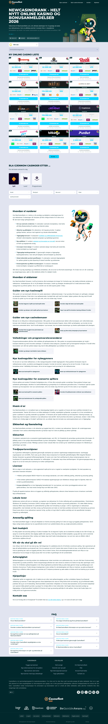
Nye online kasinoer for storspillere (31, 668)
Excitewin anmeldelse (23, 126)
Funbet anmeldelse (84, 150)
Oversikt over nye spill (58, 668)
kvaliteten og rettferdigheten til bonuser (51, 235)
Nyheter (96, 2)
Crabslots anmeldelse (23, 101)
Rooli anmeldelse (84, 77)
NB (10, 692)
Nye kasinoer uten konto (31, 671)
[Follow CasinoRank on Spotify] (93, 692)
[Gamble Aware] (73, 708)
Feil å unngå (58, 665)
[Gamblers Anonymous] (26, 708)
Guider (89, 2)
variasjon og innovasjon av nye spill (44, 241)
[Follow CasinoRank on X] (86, 692)
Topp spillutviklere (58, 674)
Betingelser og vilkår (70, 721)
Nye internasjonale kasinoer (58, 671)
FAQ (81, 668)
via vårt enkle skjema (54, 599)
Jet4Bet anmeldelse (54, 126)
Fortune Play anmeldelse (54, 77)
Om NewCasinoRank (81, 665)
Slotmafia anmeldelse (54, 101)
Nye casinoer (63, 2)
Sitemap (87, 721)
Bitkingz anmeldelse (54, 150)
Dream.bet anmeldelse (84, 101)
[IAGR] (18, 708)
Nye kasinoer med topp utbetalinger (32, 674)
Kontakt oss (81, 674)
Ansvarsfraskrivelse (81, 671)
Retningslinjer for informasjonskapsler (27, 721)
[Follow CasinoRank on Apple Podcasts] (97, 692)
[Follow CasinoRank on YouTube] (90, 692)
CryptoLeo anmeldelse (84, 126)
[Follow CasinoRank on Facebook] (78, 692)
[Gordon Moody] (51, 708)
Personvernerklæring (50, 721)
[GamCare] (37, 708)
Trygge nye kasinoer (32, 665)
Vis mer (53, 156)
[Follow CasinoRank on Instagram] (82, 692)
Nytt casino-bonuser (77, 2)
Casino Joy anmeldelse (24, 150)
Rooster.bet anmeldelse (23, 77)
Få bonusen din (23, 74)
